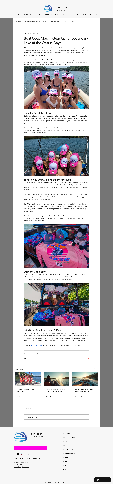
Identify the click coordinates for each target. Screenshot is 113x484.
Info (64, 465)
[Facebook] (25, 454)
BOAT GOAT (60, 7)
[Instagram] (28, 454)
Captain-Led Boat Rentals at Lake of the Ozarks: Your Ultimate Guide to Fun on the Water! (56, 390)
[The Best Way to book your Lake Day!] (28, 379)
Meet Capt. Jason (69, 453)
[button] (91, 15)
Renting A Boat (69, 22)
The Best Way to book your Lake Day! (26, 390)
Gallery (65, 461)
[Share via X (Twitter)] (29, 353)
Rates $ (65, 441)
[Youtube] (18, 454)
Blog (64, 469)
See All (96, 369)
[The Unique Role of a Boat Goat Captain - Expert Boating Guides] (85, 379)
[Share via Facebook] (25, 353)
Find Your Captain (69, 437)
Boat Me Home (55, 22)
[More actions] (88, 33)
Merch (65, 457)
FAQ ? (65, 445)
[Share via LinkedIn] (33, 353)
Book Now (66, 433)
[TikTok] (21, 454)
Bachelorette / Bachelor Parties (36, 22)
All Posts (18, 22)
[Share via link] (37, 353)
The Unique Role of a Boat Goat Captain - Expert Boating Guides (84, 390)
